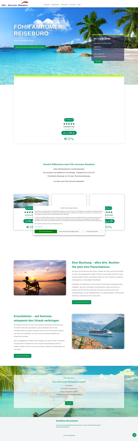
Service (85, 425)
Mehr (79, 4)
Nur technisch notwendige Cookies (69, 231)
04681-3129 (101, 54)
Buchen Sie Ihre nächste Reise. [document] (24, 40)
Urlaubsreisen (55, 4)
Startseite (47, 4)
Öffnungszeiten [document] (69, 378)
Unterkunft (64, 4)
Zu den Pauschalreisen (81, 302)
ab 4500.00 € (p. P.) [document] (31, 208)
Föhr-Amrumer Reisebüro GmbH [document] (102, 43)
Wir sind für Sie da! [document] (102, 39)
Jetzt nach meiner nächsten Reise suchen (30, 47)
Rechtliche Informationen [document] (67, 421)
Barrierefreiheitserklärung (63, 427)
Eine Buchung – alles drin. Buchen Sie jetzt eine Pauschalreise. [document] (95, 264)
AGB (89, 425)
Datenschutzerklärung (68, 425)
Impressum (59, 425)
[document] (69, 127)
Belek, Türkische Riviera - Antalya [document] (107, 217)
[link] (69, 110)
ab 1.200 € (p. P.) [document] (69, 119)
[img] (64, 133)
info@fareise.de (102, 56)
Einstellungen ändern (92, 231)
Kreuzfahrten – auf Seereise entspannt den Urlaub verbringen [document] (36, 318)
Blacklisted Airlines (96, 425)
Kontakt (98, 61)
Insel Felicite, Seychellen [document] (31, 217)
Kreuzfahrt (72, 4)
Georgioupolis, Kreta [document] (69, 129)
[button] (65, 138)
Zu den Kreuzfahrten (23, 355)
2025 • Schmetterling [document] (69, 435)
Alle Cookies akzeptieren (45, 231)
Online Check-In (79, 425)
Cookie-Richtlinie (38, 226)
